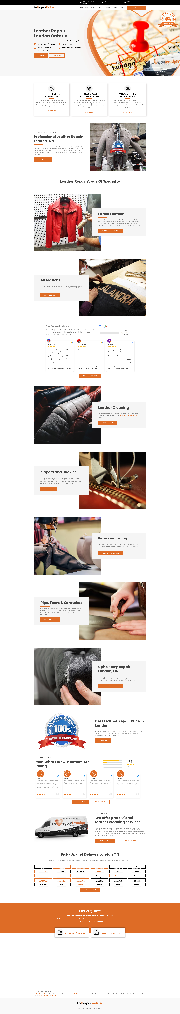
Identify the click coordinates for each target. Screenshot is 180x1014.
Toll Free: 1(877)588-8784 (74, 933)
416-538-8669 (108, 3)
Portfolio (99, 7)
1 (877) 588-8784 (131, 3)
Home (81, 7)
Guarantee (107, 7)
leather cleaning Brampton (74, 994)
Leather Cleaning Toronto (41, 994)
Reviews (114, 7)
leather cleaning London (46, 995)
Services (93, 7)
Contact (121, 7)
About (87, 7)
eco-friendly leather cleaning (129, 415)
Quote (57, 1006)
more (54, 995)
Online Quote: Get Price (110, 933)
